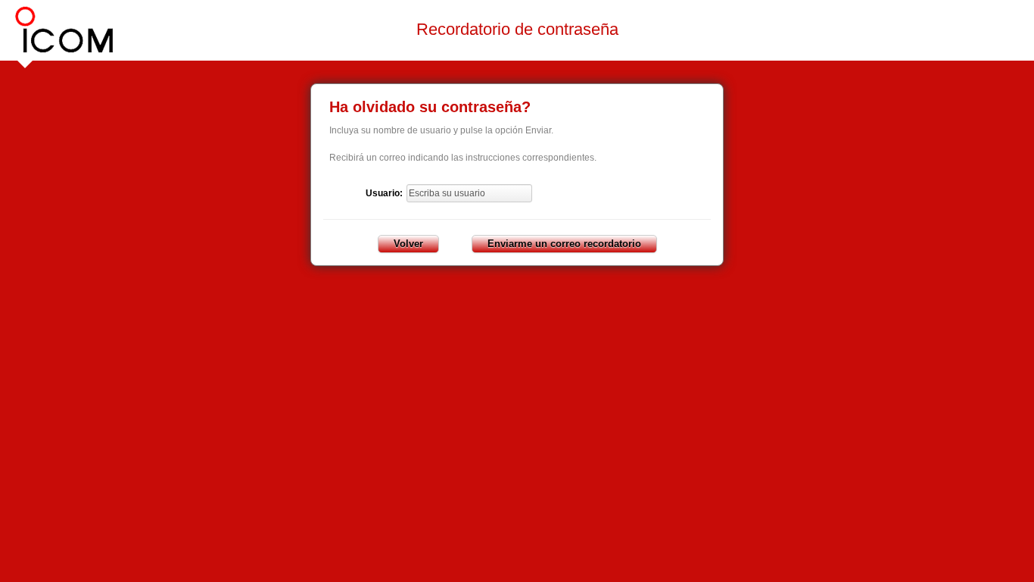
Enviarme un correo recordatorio (564, 243)
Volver (408, 243)
